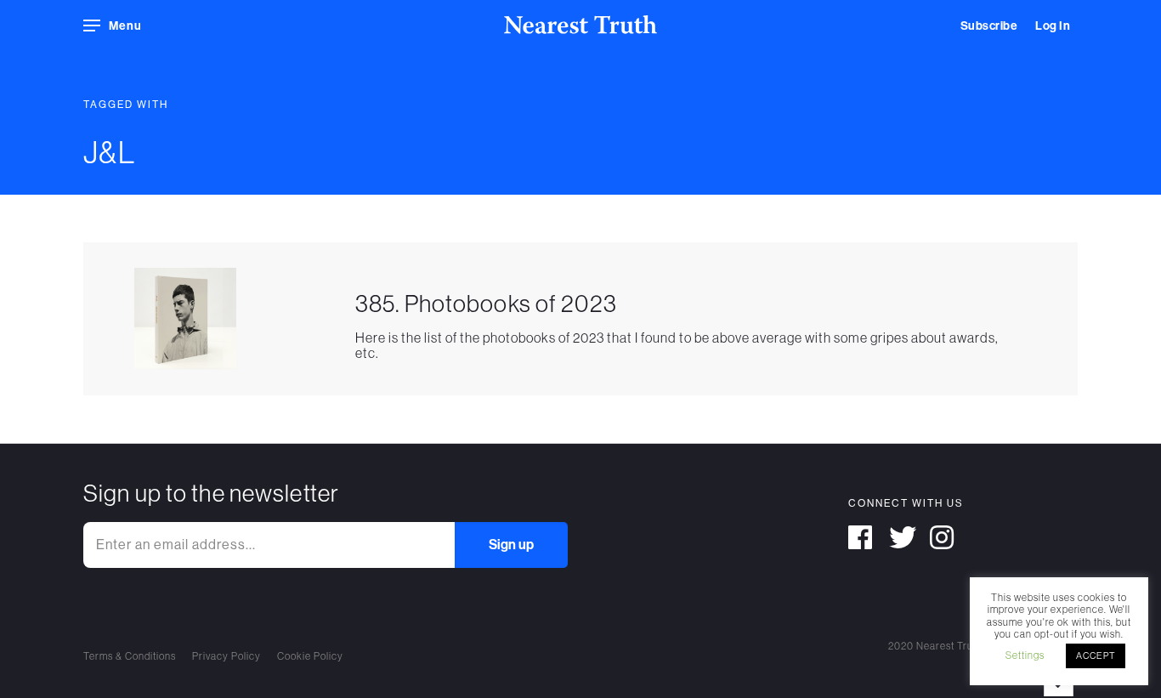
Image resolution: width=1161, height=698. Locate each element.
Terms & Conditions (129, 656)
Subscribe (989, 26)
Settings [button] (1025, 655)
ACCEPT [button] (1095, 655)
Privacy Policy (226, 656)
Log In (1052, 26)
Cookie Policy (310, 656)
